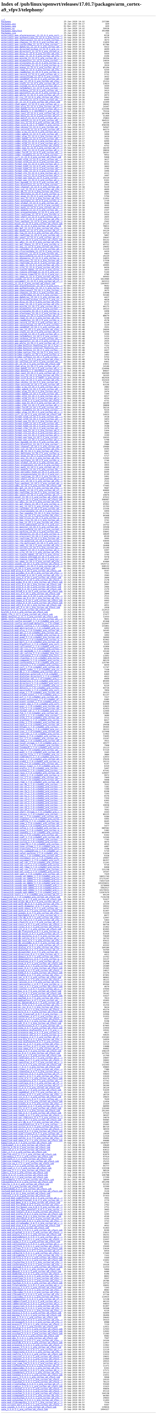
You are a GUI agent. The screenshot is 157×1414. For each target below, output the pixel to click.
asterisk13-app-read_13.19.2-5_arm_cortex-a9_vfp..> (32, 318)
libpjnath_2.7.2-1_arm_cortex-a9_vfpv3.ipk (26, 1159)
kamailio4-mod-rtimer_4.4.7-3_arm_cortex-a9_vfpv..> (32, 1069)
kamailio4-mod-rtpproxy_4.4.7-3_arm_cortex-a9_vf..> (32, 1074)
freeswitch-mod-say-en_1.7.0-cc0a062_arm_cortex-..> (32, 787)
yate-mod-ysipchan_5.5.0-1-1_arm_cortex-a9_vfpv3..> (32, 1393)
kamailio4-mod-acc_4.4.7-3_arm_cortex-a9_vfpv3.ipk (31, 899)
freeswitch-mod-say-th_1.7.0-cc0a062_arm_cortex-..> (32, 807)
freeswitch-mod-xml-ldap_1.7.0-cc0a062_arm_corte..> (32, 867)
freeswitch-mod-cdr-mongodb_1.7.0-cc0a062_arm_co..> (32, 651)
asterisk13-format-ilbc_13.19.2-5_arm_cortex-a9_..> (32, 428)
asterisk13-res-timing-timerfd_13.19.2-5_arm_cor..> (32, 559)
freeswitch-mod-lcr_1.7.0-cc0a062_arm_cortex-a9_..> (32, 738)
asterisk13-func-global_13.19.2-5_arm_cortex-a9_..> (32, 463)
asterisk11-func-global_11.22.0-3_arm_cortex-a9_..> (32, 203)
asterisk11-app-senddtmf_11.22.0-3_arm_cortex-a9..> (32, 79)
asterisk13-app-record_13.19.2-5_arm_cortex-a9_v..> (32, 322)
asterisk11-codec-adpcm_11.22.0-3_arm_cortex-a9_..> (32, 134)
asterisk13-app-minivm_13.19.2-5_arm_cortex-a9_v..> (32, 306)
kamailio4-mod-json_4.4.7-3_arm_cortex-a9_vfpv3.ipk (32, 986)
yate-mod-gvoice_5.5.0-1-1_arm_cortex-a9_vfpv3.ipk (31, 1287)
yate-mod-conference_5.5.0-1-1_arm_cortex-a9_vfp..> (32, 1264)
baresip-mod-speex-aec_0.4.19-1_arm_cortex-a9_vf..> (32, 596)
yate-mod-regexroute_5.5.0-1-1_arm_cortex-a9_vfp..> (32, 1352)
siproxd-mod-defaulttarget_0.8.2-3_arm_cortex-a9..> (32, 1200)
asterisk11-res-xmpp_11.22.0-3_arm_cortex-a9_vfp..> (32, 276)
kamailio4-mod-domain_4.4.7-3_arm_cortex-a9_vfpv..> (32, 957)
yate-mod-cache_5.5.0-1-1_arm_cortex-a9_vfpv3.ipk (30, 1241)
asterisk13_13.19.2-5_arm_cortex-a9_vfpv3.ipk (28, 568)
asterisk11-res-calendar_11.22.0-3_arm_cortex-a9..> (32, 249)
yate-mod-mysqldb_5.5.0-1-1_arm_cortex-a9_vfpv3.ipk (32, 1329)
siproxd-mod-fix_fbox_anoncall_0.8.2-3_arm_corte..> (32, 1209)
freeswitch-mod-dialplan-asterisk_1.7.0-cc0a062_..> (32, 674)
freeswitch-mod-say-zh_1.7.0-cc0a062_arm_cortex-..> (32, 809)
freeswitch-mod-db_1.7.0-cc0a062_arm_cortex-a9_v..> (32, 672)
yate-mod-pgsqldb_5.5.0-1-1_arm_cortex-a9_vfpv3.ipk (32, 1343)
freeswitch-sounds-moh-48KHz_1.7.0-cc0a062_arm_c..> (32, 892)
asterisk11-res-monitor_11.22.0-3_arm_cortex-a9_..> (32, 253)
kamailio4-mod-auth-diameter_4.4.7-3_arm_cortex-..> (32, 906)
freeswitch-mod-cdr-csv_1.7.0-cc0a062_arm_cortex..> (32, 649)
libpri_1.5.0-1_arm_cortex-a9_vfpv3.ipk (24, 1173)
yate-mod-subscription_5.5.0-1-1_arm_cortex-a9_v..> (32, 1370)
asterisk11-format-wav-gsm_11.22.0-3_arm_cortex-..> (32, 178)
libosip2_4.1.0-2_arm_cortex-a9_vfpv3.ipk (25, 1150)
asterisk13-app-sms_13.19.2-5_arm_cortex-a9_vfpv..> (32, 329)
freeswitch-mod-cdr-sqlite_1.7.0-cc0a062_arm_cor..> (32, 653)
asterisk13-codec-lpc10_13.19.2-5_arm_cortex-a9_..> (32, 407)
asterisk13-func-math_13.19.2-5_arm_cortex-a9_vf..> (32, 467)
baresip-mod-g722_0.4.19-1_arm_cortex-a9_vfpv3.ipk (31, 587)
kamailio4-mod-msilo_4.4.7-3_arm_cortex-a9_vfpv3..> (32, 1009)
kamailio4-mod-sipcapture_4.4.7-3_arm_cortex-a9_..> (32, 1081)
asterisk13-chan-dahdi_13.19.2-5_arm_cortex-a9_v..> (32, 368)
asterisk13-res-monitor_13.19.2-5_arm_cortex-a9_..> (32, 527)
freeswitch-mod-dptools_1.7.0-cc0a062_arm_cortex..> (32, 688)
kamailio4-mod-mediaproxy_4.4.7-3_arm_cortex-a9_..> (32, 1000)
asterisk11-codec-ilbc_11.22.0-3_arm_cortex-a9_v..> (32, 150)
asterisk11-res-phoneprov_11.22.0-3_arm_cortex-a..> (32, 258)
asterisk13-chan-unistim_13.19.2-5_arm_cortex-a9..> (32, 384)
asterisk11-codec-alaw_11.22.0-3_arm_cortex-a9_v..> (32, 136)
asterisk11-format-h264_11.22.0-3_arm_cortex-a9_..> (32, 168)
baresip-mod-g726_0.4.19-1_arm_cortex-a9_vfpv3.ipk (31, 589)
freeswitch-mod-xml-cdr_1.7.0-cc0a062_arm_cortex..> (32, 862)
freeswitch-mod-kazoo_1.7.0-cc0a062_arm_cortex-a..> (32, 736)
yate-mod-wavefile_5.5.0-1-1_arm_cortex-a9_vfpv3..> (32, 1379)
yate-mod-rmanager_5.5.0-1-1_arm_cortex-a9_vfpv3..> (32, 1359)
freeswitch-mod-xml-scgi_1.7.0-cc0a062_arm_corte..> (32, 872)
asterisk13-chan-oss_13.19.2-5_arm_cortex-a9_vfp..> (32, 375)
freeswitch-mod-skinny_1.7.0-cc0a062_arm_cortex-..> (32, 814)
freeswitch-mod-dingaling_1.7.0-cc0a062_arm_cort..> (32, 681)
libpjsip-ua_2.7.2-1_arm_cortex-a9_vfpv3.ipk (27, 1163)
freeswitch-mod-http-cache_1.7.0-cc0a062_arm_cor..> (32, 729)
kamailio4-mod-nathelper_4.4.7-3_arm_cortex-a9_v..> (32, 1016)
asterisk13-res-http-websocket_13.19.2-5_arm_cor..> (32, 525)
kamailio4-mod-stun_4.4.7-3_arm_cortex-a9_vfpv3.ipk (32, 1101)
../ (3, 19)
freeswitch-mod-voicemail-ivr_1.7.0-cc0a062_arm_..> (32, 858)
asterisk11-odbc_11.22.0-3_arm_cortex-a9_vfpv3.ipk (31, 226)
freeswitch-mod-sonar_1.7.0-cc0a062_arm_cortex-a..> (32, 830)
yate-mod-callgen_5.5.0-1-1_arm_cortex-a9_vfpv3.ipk (32, 1248)
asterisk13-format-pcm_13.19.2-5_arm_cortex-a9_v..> (32, 430)
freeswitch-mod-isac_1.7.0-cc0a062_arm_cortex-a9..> (32, 731)
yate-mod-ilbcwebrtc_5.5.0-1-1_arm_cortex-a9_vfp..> (32, 1294)
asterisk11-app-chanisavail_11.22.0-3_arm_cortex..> (32, 40)
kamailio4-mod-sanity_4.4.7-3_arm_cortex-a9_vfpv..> (32, 1076)
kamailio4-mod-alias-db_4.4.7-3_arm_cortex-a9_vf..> (32, 901)
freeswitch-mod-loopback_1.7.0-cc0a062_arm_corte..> (32, 747)
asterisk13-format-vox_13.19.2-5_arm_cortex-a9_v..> (32, 435)
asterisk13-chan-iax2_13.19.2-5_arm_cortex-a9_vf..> (32, 373)
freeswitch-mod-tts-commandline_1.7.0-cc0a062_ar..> (32, 851)
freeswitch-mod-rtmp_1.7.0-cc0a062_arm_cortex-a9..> (32, 782)
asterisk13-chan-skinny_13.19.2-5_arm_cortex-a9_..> (32, 382)
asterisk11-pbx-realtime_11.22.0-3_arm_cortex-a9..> (32, 235)
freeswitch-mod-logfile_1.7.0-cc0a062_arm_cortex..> (32, 745)
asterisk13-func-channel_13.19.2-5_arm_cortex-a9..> (32, 446)
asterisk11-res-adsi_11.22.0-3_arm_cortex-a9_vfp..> (32, 242)
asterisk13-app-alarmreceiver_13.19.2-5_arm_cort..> (32, 286)
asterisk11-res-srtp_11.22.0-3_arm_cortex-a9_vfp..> (32, 267)
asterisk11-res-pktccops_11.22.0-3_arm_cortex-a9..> (32, 260)
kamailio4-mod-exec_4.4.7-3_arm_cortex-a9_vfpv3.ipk (32, 968)
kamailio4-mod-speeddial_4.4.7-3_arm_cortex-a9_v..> (32, 1092)
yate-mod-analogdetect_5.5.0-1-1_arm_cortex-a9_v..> (32, 1237)
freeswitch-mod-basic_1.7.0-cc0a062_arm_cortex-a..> (32, 639)
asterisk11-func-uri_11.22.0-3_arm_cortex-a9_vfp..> (32, 219)
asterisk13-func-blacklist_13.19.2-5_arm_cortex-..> (32, 444)
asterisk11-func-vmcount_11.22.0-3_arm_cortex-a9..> (32, 221)
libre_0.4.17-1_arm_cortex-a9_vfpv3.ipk (24, 1175)
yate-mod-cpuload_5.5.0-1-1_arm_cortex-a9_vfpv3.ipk (32, 1267)
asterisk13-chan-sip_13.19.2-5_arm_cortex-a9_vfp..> (32, 380)
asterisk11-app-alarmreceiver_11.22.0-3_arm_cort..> (32, 35)
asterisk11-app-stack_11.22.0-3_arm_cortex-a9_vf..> (32, 83)
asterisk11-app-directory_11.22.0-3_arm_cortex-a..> (32, 51)
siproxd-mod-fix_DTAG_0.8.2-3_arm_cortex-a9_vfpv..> (32, 1205)
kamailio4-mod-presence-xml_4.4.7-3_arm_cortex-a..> (32, 1035)
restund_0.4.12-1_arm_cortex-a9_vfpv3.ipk (25, 1193)
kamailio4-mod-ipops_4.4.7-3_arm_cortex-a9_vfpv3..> (32, 980)
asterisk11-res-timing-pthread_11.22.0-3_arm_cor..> (32, 272)
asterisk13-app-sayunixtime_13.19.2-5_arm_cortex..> (32, 325)
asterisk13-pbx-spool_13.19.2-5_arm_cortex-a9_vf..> (32, 495)
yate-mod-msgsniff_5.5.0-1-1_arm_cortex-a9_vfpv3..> (32, 1324)
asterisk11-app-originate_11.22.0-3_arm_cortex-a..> (32, 63)
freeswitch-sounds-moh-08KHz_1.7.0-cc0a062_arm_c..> (32, 885)
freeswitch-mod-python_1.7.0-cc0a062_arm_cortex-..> (32, 770)
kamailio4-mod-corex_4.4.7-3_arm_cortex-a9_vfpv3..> (32, 927)
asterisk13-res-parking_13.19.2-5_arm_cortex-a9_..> (32, 531)
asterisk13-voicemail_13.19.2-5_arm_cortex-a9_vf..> (32, 566)
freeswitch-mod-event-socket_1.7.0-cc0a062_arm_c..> (32, 701)
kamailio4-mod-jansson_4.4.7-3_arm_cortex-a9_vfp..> (32, 982)
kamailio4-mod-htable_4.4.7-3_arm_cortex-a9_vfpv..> (32, 975)
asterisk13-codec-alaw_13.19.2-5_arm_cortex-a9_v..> (32, 391)
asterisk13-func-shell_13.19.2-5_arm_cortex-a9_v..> (32, 479)
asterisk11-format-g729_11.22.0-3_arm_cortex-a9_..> (32, 162)
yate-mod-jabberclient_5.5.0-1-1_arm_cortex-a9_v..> (32, 1301)
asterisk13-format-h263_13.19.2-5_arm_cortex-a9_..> (32, 423)
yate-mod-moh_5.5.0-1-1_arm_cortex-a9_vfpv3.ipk (29, 1317)
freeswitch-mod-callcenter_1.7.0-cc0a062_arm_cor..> (32, 646)
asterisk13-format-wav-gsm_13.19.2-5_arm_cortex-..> (32, 437)
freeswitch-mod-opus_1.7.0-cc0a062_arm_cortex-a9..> (32, 759)
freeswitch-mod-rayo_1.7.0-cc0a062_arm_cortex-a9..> (32, 773)
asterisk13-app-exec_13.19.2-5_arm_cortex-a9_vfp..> (32, 304)
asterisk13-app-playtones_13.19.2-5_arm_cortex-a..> (32, 313)
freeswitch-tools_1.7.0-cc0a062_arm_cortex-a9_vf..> (32, 894)
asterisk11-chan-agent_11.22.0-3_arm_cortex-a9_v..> (32, 104)
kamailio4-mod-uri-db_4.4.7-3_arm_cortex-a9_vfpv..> (32, 1122)
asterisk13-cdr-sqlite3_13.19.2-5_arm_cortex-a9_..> (32, 361)
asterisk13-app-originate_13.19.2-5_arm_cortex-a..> (32, 311)
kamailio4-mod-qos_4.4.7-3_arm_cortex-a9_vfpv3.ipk (31, 1055)
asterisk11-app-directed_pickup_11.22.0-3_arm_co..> (32, 49)
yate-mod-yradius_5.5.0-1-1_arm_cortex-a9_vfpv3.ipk (32, 1386)
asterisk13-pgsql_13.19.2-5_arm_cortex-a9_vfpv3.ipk (32, 497)
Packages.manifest (11, 31)
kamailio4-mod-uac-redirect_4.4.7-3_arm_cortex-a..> (32, 1117)
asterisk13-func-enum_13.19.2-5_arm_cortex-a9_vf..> (32, 456)
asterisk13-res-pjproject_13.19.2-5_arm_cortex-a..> (32, 536)
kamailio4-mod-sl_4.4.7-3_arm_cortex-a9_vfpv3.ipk (30, 1088)
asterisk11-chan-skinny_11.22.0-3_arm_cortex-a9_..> (32, 127)
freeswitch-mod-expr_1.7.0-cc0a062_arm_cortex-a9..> (32, 706)
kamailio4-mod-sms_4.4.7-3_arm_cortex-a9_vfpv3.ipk (31, 1090)
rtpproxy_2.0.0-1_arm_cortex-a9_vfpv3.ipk (25, 1195)
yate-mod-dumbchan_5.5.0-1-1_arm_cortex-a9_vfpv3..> (32, 1274)
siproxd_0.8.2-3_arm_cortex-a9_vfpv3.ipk (25, 1228)
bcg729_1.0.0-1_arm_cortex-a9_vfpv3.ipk (24, 612)
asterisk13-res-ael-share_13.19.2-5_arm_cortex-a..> (32, 504)
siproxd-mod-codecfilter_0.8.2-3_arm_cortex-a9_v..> (32, 1198)
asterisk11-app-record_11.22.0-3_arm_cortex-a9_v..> (32, 74)
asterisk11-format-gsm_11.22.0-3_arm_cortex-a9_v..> (32, 164)
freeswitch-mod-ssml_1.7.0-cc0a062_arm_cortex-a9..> (32, 837)
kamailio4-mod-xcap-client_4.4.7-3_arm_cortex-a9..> (32, 1133)
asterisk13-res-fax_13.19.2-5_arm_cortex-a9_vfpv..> (32, 515)
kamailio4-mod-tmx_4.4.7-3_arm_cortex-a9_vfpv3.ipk (31, 1113)
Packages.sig (8, 33)
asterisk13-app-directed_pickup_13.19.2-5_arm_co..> (32, 299)
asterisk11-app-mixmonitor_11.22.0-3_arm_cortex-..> (32, 60)
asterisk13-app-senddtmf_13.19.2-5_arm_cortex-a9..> (32, 327)
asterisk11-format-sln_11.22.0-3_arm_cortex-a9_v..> (32, 173)
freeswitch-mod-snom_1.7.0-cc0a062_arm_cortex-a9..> (32, 826)
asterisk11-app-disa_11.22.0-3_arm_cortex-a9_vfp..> (32, 54)
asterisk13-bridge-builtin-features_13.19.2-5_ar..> (32, 345)
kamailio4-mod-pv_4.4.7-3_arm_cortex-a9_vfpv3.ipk (30, 1053)
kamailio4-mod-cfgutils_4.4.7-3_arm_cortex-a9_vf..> (32, 922)
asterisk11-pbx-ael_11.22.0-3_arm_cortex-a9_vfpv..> (32, 228)
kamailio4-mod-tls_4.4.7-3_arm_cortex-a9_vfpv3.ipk (31, 1108)
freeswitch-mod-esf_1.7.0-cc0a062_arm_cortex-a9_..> (32, 697)
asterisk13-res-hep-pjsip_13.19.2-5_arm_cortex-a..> (32, 518)
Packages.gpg (8, 26)
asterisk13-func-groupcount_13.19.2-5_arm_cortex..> (32, 465)
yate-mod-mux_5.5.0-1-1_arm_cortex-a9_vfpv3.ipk (29, 1326)
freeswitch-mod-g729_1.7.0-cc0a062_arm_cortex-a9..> (32, 718)
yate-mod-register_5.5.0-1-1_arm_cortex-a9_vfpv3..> (32, 1356)
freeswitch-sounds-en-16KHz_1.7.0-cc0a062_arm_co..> (32, 878)
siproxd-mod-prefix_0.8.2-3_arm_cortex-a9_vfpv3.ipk (32, 1214)
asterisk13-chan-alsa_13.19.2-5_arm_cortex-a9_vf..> (32, 366)
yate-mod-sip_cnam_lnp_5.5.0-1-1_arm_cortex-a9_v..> (32, 1363)
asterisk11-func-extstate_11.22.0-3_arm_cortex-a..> (32, 201)
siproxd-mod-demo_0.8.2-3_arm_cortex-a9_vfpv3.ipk (30, 1202)
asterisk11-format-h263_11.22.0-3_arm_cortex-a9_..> (32, 166)
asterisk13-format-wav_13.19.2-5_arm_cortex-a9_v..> (32, 440)
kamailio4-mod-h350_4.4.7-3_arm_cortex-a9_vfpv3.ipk (32, 973)
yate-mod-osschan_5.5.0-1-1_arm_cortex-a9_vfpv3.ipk (32, 1333)
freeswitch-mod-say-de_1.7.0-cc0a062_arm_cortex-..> (32, 784)
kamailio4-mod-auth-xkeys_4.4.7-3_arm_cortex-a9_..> (32, 908)
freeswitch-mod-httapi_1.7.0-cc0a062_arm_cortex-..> (32, 727)
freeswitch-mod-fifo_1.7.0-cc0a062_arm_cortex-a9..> (32, 708)
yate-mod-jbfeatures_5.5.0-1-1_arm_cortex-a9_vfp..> (32, 1308)
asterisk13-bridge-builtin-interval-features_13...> (32, 348)
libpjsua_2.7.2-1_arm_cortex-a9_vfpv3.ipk (25, 1170)
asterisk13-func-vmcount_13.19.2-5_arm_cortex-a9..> (32, 483)
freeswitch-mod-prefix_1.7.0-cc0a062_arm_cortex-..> (32, 768)
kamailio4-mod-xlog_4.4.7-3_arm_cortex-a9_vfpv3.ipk (32, 1136)
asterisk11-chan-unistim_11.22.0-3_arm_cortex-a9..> (32, 129)
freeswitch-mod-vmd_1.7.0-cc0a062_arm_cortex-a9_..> (32, 855)
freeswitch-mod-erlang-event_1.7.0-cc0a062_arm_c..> (32, 695)
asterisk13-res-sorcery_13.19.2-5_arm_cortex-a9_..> (32, 548)
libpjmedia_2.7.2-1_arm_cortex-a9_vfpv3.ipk (27, 1156)
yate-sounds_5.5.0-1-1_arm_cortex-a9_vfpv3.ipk (28, 1407)
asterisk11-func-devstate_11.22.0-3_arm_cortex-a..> (32, 194)
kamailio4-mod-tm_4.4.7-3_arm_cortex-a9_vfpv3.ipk (30, 1110)
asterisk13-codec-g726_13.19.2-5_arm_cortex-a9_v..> (32, 398)
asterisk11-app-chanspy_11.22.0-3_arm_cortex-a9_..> (32, 42)
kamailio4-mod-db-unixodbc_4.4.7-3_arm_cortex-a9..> (32, 943)
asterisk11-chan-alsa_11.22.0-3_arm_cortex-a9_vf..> (32, 106)
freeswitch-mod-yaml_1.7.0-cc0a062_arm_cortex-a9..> (32, 874)
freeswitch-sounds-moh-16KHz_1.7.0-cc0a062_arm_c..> (32, 888)
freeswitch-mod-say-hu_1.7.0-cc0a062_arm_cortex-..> (32, 796)
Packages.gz (8, 28)
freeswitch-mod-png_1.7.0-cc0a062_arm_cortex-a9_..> (32, 764)
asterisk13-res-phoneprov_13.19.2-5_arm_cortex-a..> (32, 534)
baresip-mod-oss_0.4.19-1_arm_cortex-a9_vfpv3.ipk (30, 593)
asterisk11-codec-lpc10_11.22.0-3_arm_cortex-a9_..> (32, 152)
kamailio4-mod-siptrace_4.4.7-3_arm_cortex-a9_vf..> (32, 1083)
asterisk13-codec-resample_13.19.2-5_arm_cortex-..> (32, 410)
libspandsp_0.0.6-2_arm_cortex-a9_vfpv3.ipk (27, 1182)
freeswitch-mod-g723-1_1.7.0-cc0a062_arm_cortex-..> (32, 715)
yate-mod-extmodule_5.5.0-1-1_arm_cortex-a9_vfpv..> (32, 1281)
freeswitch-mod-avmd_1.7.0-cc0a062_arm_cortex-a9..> (32, 637)
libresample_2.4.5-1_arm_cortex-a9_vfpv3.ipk (27, 1179)
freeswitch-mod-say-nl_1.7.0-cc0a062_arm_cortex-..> (32, 800)
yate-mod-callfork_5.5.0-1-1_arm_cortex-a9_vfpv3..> (32, 1246)
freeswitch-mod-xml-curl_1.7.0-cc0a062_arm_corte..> (32, 865)
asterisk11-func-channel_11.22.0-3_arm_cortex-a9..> (32, 187)
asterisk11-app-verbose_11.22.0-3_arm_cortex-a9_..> (32, 90)
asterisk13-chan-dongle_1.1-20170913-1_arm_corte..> (32, 371)
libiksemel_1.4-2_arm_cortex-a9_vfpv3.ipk (25, 1145)
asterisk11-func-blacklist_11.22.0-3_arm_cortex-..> (32, 185)
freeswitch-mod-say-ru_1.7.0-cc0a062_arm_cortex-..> (32, 805)
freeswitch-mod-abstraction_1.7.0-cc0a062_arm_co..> (32, 628)
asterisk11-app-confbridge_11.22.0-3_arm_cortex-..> (32, 44)
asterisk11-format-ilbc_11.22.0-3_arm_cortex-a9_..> (32, 171)
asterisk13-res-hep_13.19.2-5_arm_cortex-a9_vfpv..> (32, 522)
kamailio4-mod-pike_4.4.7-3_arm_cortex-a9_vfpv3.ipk (32, 1028)
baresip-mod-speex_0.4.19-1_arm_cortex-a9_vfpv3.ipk (32, 600)
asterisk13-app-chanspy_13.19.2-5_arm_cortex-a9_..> (32, 293)
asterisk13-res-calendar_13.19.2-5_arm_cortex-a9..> (32, 508)
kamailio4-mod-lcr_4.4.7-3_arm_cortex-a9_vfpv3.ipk (31, 993)
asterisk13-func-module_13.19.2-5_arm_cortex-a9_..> (32, 469)
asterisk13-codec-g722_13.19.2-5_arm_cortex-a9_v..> (32, 396)
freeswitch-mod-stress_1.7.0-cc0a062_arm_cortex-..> (32, 839)
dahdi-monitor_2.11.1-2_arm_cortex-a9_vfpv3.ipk (29, 616)
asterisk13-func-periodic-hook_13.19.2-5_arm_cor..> (32, 472)
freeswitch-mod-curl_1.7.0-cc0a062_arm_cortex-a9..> (32, 667)
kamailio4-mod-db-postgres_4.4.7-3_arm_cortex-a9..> (32, 936)
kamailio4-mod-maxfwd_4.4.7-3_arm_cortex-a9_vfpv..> (32, 998)
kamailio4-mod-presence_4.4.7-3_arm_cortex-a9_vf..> (32, 1037)
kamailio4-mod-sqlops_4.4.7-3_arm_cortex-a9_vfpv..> (32, 1094)
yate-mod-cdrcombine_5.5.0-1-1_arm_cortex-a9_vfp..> (32, 1255)
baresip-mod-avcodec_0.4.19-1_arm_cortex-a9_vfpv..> (32, 573)
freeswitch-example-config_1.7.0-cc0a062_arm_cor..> (32, 626)
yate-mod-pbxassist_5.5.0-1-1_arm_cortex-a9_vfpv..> (32, 1340)
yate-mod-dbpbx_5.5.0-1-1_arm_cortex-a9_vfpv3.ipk (30, 1269)
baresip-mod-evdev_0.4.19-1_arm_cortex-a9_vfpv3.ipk (32, 582)
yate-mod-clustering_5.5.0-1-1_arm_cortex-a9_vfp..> (32, 1262)
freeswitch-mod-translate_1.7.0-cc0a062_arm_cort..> (32, 849)
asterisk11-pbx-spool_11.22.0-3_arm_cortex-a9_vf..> (32, 237)
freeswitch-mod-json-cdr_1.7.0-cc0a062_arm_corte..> (32, 734)
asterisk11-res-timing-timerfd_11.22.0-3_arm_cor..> (32, 274)
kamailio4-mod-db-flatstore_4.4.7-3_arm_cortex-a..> (32, 931)
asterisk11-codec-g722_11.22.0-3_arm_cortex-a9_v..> (32, 141)
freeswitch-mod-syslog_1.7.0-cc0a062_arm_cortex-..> (32, 842)
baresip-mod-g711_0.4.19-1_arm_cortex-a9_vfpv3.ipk (31, 584)
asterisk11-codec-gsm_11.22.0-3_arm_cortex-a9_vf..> (32, 148)
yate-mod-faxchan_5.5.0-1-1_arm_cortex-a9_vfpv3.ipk (32, 1283)
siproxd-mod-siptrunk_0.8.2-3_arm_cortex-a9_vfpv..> (32, 1221)
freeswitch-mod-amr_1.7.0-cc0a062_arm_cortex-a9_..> (32, 633)
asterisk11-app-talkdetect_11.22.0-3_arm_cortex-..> (32, 88)
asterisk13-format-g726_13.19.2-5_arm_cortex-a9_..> (32, 417)
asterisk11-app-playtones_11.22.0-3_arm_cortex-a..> (32, 65)
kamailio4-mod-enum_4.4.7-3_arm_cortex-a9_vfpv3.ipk (32, 963)
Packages (6, 21)
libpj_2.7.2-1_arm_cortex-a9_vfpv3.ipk (24, 1152)
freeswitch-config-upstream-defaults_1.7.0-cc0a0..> (32, 623)
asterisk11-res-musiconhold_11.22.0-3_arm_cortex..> (32, 256)
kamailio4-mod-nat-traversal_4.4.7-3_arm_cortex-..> (32, 1014)
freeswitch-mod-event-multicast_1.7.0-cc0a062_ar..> (32, 699)
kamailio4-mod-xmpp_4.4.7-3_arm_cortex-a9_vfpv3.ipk (32, 1140)
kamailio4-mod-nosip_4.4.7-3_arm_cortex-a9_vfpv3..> (32, 1019)
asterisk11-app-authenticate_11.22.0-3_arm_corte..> (32, 37)
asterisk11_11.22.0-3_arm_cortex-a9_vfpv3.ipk (28, 283)
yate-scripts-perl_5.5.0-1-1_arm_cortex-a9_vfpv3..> (32, 1405)
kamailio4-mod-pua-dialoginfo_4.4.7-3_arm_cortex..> (32, 1042)
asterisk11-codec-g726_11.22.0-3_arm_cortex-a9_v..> (32, 143)
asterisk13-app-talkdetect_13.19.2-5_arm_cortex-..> (32, 336)
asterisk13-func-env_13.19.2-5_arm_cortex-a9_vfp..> (32, 458)
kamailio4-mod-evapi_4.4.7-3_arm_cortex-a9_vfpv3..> (32, 966)
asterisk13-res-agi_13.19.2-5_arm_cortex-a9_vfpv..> (32, 506)
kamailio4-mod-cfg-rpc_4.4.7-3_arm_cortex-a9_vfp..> (32, 920)
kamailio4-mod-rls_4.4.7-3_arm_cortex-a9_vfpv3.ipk (31, 1065)
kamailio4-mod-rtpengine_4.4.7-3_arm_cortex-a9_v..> (32, 1071)
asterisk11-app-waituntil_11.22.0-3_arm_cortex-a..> (32, 93)
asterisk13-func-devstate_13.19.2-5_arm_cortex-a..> (32, 453)
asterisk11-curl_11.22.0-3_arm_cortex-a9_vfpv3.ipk (31, 157)
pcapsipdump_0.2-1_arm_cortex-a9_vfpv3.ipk (26, 1189)
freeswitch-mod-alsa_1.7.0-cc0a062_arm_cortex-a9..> (32, 630)
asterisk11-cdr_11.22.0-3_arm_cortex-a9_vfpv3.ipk (30, 102)
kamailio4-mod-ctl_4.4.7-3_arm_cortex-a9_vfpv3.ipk (31, 929)
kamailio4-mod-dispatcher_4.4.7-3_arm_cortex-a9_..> (32, 952)
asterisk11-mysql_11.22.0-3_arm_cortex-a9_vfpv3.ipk (32, 224)
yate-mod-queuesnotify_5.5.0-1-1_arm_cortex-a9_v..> (32, 1349)
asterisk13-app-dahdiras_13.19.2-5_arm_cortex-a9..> (32, 297)
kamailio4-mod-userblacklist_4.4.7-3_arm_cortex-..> (32, 1124)
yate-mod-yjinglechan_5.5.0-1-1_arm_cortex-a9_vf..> (32, 1384)
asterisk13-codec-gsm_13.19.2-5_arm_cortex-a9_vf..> (32, 403)
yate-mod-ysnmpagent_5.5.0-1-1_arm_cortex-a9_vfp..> (32, 1395)
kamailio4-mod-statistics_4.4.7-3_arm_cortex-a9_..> (32, 1099)
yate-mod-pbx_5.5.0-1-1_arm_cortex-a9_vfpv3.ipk (29, 1338)
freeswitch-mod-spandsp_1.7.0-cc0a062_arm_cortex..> (32, 832)
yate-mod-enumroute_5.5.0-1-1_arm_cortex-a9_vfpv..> (32, 1276)
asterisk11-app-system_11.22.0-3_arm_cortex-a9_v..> (32, 86)
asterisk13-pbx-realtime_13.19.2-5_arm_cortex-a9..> (32, 492)
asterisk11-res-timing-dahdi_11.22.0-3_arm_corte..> (32, 270)
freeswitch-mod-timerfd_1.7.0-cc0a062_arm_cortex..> (32, 844)
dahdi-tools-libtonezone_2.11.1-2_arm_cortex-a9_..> (32, 619)
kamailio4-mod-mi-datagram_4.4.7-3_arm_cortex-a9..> (32, 1002)
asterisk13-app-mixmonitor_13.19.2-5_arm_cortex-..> (32, 309)
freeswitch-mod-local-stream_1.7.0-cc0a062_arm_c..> (32, 743)
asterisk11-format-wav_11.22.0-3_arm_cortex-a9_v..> (32, 180)
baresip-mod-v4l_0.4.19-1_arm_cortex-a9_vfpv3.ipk (30, 607)
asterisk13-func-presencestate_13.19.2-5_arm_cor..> (32, 474)
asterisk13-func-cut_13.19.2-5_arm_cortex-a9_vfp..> (32, 449)
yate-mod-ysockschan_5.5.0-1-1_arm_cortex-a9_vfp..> (32, 1398)
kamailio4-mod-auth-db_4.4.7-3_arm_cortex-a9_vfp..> (32, 904)
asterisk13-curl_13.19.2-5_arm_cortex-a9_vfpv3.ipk (31, 414)
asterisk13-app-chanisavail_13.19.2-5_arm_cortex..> (32, 290)
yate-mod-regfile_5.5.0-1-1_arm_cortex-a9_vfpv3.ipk (32, 1354)
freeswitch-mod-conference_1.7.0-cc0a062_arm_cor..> (32, 662)
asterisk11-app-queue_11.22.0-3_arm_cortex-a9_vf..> (32, 67)
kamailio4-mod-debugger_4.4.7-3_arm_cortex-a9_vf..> (32, 945)
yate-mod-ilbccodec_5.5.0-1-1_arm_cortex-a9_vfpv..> (32, 1292)
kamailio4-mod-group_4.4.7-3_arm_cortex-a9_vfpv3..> (32, 970)
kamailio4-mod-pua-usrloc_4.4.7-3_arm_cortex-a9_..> (32, 1046)
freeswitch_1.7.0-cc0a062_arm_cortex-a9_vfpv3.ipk (30, 897)
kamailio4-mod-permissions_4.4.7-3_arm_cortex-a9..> (32, 1025)
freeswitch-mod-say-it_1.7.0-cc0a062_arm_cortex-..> (32, 798)
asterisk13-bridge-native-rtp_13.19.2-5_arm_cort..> (32, 352)
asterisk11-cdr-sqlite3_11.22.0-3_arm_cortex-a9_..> (32, 99)
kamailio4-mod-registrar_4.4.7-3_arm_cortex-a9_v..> (32, 1062)
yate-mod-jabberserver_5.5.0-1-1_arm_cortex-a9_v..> (32, 1303)
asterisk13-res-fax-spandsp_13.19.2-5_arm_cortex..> (32, 513)
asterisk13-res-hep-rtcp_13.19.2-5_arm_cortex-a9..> (32, 520)
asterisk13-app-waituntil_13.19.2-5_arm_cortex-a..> (32, 341)
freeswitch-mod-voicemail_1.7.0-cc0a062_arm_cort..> (32, 860)
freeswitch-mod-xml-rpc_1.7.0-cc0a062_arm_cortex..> (32, 869)
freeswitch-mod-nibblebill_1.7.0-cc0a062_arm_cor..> (32, 757)
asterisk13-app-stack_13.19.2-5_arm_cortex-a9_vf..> (32, 332)
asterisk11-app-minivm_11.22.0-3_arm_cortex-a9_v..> (32, 58)
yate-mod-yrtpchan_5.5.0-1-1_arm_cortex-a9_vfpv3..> (32, 1388)
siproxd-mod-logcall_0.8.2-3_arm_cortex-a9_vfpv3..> (32, 1212)
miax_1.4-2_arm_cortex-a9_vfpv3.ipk (22, 1186)
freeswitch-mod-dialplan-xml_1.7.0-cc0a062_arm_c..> (32, 679)
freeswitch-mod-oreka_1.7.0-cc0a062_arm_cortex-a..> (32, 761)
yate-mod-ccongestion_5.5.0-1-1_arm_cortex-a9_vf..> (32, 1251)
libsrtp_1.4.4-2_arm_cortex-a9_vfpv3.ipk (25, 1184)
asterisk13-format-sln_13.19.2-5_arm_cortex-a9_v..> (32, 433)
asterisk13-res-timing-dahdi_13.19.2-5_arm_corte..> (32, 554)
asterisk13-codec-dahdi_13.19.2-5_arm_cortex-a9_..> (32, 394)
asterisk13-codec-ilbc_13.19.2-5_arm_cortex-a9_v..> (32, 405)
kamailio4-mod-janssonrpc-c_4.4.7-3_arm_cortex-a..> (32, 984)
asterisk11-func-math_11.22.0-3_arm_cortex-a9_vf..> (32, 207)
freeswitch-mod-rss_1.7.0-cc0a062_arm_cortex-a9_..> (32, 777)
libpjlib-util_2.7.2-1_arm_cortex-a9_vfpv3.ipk (28, 1154)
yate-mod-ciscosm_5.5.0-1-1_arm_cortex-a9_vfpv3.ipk (32, 1260)
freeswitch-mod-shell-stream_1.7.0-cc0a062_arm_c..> (32, 812)
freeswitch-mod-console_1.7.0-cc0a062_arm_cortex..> (32, 665)
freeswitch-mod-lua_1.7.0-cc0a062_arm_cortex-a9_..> (32, 750)
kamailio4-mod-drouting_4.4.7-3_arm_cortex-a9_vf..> (32, 961)
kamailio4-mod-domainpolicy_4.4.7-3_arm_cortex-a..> (32, 959)
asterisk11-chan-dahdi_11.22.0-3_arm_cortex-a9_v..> (32, 109)
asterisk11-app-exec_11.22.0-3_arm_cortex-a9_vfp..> (32, 56)
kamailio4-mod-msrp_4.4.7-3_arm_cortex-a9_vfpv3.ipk (32, 1012)
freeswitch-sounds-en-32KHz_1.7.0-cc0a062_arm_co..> (32, 881)
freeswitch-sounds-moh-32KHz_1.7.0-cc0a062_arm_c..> (32, 890)
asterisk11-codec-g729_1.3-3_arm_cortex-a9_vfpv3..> (32, 145)
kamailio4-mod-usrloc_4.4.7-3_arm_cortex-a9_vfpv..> (32, 1127)
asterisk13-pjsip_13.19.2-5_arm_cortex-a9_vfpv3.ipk (32, 499)
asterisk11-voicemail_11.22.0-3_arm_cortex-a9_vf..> (32, 281)
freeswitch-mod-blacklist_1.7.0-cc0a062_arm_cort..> (32, 644)
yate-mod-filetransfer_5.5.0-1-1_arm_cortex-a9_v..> (32, 1285)
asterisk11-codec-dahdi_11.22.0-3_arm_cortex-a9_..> (32, 139)
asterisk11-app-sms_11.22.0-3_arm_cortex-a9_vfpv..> (32, 81)
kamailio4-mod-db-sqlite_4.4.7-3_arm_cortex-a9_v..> (32, 938)
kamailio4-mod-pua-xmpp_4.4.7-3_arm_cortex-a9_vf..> (32, 1048)
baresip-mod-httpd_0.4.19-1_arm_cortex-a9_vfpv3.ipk (32, 591)
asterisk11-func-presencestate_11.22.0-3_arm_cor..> (32, 212)
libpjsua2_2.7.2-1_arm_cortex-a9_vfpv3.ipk (26, 1168)
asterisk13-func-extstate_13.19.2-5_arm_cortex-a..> (32, 460)
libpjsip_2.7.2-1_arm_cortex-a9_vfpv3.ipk (25, 1166)
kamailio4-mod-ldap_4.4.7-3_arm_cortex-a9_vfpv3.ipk (32, 996)
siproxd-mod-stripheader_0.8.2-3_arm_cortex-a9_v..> (32, 1223)
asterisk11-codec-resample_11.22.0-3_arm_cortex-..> (32, 155)
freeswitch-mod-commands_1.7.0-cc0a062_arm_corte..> (32, 660)
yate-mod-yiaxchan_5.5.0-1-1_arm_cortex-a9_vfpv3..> (32, 1382)
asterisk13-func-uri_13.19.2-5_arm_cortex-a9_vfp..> (32, 481)
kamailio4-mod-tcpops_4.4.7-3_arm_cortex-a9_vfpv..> (32, 1104)
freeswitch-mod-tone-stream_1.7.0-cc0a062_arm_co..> (32, 846)
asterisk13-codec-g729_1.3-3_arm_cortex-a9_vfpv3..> (32, 400)
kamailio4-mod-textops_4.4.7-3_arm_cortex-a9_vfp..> (32, 1106)
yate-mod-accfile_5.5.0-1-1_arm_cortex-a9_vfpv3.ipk (32, 1230)
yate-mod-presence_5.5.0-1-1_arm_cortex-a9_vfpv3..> (32, 1345)
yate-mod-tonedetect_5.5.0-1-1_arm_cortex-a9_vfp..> (32, 1372)
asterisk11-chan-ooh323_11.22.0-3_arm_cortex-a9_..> (32, 120)
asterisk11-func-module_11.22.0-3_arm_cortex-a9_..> (32, 210)
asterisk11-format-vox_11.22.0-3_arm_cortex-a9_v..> (32, 175)
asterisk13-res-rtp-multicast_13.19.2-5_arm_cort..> (32, 543)
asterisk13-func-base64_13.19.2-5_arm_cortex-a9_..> (32, 442)
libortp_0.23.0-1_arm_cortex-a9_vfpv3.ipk (25, 1147)
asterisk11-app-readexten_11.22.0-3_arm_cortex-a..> (32, 72)
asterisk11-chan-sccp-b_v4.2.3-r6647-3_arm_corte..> (32, 125)
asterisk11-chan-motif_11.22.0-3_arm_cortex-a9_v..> (32, 118)
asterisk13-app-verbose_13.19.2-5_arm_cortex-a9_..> (32, 338)
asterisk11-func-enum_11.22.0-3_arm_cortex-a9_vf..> (32, 196)
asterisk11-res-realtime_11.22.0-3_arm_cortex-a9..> (32, 263)
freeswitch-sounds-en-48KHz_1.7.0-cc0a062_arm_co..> (32, 883)
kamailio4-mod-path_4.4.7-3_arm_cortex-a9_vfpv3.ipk (32, 1021)
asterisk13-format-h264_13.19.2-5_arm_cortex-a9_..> (32, 426)
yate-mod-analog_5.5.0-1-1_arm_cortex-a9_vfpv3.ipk (31, 1235)
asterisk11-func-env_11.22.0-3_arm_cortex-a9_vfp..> (32, 198)
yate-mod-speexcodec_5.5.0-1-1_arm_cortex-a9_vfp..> (32, 1368)
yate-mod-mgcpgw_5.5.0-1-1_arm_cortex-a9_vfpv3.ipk (31, 1315)
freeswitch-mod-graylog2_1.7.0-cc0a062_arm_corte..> (32, 720)
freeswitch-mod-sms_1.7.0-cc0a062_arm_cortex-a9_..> (32, 816)
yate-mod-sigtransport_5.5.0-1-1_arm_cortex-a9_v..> (32, 1361)
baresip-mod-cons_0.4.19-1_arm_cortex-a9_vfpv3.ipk (31, 577)
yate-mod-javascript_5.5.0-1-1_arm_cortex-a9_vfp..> (32, 1306)
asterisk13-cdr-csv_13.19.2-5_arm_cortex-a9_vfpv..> (32, 359)
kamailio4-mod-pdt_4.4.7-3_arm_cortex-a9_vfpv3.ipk (31, 1023)
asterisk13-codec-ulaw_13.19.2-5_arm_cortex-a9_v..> (32, 412)
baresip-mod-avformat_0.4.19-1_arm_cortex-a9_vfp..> (32, 575)
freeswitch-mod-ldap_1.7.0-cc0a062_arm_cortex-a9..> (32, 741)
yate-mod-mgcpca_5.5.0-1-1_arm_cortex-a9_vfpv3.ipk (31, 1313)
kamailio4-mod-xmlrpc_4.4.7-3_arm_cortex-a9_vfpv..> (32, 1138)
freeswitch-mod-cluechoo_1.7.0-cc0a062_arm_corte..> (32, 658)
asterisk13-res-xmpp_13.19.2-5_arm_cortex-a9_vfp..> (32, 561)
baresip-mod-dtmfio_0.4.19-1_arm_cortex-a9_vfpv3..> (32, 580)
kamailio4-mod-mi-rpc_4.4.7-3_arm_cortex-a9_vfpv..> (32, 1007)
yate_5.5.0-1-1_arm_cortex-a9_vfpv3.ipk (24, 1409)
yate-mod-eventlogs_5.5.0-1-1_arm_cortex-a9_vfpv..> (32, 1278)
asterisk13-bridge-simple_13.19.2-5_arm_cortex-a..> (32, 355)
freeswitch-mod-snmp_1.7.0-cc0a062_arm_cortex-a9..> (32, 823)
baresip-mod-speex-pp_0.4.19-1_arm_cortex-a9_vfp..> (32, 598)
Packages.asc (8, 24)
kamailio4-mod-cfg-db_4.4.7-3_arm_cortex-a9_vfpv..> (32, 917)
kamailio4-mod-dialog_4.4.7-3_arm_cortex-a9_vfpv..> (32, 947)
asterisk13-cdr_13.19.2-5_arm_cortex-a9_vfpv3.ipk (30, 364)
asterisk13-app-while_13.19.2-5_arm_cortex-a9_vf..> (32, 343)
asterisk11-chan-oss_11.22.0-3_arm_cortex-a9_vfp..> (32, 122)
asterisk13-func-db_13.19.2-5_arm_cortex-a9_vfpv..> (32, 451)
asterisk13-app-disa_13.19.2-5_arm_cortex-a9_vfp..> (32, 302)
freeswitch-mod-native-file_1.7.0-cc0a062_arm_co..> (32, 754)
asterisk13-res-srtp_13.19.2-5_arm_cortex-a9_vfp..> (32, 552)
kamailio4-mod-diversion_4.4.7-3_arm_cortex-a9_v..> (32, 954)
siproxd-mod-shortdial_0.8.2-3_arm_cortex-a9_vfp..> (32, 1218)
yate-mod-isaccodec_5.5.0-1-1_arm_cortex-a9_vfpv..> (32, 1297)
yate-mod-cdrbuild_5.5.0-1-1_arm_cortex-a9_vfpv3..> (32, 1253)
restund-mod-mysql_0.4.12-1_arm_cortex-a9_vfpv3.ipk (32, 1191)
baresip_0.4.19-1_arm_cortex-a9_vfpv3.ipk (25, 610)
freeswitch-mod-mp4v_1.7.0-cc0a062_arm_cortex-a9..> (32, 752)
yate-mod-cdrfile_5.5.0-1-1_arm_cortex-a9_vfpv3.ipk (32, 1258)
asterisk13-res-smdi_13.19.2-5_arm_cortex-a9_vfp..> (32, 545)
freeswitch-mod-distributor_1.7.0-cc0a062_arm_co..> (32, 685)
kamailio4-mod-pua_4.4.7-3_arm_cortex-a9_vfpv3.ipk (31, 1051)
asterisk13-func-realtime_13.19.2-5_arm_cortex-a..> (32, 476)
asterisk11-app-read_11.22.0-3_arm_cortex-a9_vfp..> (32, 70)
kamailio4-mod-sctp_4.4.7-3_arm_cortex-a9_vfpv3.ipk (32, 1078)
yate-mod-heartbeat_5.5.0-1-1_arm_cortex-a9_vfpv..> (32, 1290)
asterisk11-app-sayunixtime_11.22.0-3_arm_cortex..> (32, 77)
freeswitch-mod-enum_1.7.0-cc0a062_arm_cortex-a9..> (32, 692)
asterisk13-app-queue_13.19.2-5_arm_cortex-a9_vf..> (32, 315)
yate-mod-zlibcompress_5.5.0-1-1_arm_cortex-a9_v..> (32, 1402)
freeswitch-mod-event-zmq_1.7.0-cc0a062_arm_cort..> (32, 704)
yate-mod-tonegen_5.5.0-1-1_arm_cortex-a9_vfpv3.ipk (32, 1375)
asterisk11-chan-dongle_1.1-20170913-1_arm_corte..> (32, 111)
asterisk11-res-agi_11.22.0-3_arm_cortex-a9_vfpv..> (32, 247)
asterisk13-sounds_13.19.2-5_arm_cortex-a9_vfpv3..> (32, 564)
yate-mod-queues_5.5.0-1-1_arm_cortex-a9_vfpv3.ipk (31, 1347)
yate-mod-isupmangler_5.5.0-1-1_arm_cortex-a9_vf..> (32, 1299)
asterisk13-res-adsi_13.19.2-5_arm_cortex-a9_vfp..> (32, 502)
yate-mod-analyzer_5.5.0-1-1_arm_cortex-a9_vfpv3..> (32, 1239)
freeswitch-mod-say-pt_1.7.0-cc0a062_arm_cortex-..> (32, 803)
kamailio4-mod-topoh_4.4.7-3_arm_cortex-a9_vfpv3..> (32, 1115)
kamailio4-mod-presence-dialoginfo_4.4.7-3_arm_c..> (32, 1030)
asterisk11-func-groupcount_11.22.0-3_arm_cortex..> (32, 205)
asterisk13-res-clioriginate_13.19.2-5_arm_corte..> (32, 511)
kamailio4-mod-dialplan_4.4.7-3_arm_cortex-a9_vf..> (32, 950)
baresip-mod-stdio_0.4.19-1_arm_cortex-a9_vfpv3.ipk (32, 603)
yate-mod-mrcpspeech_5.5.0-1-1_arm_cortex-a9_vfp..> (32, 1322)
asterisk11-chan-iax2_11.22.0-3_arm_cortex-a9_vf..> (32, 113)
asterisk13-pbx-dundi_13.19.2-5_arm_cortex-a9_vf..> (32, 490)
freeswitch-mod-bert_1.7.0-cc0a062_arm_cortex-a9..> (32, 642)
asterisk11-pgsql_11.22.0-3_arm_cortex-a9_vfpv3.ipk (32, 240)
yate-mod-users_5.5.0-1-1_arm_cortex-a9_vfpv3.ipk (30, 1377)
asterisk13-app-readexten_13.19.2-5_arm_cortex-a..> (32, 320)
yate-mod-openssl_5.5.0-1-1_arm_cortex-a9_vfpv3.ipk (32, 1331)
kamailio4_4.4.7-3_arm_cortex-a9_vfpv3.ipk (26, 1143)
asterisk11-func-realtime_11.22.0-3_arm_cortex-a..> (32, 214)
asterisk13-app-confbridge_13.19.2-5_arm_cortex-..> (32, 295)
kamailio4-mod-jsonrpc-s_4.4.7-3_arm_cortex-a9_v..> (32, 989)
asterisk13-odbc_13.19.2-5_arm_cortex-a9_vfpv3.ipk (31, 486)
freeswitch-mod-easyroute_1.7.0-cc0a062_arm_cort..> (32, 690)
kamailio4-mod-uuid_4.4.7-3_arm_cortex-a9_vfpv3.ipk (32, 1131)
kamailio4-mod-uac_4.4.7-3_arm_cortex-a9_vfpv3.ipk (31, 1120)
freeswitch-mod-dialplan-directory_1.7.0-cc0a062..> (32, 676)
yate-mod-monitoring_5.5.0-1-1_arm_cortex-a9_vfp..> (32, 1320)
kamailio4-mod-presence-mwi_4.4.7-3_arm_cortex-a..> (32, 1032)
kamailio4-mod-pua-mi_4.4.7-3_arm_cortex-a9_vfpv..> (32, 1044)
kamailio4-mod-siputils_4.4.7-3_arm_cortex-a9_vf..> (32, 1085)
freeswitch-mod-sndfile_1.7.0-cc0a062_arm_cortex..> (32, 821)
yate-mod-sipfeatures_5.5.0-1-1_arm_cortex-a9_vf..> (32, 1366)
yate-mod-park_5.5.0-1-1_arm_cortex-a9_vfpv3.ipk (30, 1336)
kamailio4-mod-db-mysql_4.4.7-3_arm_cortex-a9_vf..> (32, 934)
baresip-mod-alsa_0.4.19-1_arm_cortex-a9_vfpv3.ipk (31, 571)
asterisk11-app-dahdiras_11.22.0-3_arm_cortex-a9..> (32, 47)
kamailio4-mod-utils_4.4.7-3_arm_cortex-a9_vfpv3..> (32, 1129)
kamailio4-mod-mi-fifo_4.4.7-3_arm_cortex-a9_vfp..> (32, 1005)
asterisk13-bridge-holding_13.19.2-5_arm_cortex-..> (32, 350)
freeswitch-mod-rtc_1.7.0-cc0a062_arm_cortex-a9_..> (32, 780)
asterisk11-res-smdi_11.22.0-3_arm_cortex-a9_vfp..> (32, 265)
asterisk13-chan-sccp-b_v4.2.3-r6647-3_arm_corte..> (32, 378)
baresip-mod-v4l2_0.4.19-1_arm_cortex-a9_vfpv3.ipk (31, 605)
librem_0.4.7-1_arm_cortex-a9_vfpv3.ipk (24, 1177)
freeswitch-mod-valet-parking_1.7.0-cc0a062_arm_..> (32, 853)
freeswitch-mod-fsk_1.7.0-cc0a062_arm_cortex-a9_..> (32, 713)
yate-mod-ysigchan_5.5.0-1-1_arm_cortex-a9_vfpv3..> (32, 1391)
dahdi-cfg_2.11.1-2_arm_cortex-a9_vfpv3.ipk (27, 614)
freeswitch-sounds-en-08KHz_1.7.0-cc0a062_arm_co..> (32, 876)
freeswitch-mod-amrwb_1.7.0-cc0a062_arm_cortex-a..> (32, 635)
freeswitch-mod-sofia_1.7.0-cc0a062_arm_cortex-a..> (32, 828)
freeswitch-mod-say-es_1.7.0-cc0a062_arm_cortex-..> (32, 789)
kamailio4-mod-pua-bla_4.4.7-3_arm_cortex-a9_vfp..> (32, 1039)
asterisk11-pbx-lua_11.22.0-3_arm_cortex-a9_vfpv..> (32, 233)
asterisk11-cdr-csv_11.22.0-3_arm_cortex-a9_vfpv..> (32, 97)
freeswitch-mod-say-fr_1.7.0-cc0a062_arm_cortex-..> (32, 793)
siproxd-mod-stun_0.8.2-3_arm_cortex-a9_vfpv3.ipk (30, 1225)
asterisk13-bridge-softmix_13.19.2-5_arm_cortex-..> (32, 357)
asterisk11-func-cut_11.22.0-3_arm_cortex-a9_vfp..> (32, 189)
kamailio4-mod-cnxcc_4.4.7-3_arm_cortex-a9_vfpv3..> (32, 924)
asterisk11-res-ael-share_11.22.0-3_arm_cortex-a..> (32, 244)
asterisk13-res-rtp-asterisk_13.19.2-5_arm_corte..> (32, 541)
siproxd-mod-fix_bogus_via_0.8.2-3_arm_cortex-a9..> (32, 1207)
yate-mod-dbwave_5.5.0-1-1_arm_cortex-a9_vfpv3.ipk (31, 1271)
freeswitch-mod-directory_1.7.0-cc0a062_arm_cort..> (32, 683)
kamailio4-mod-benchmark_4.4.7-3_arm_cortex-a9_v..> (32, 915)
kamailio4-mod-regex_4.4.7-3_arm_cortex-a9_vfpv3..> (32, 1060)
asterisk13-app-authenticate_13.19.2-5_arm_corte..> (32, 288)
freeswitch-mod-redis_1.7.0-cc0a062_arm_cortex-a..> (32, 775)
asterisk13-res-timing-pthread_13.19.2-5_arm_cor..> (32, 557)
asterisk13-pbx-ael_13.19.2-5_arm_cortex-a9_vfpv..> (32, 488)
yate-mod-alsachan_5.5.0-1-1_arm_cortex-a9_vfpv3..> (32, 1232)
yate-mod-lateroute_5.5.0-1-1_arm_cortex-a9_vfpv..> (32, 1310)
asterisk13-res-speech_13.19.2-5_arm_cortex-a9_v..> (32, 550)
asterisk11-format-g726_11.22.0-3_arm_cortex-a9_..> (32, 159)
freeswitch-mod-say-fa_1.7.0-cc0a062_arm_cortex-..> (32, 791)
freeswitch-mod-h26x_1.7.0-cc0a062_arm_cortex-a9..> (32, 722)
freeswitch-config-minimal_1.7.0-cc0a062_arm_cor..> (32, 621)
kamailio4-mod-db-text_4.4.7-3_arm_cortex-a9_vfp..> (32, 940)
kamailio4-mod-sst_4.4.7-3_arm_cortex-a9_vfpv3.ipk (31, 1097)
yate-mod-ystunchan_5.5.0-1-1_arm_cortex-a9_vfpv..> (32, 1400)
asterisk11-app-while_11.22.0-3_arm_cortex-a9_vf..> (32, 95)
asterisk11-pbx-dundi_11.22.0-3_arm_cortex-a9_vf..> (32, 230)
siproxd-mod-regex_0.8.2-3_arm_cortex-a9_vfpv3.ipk (31, 1216)
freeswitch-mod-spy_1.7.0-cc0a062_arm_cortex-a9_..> (32, 835)
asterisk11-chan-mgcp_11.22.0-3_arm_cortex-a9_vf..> (32, 116)
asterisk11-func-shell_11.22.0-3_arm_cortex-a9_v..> (32, 217)
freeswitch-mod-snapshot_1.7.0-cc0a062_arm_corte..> (32, 819)
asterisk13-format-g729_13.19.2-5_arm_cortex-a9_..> (32, 419)
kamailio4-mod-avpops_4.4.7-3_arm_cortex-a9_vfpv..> (32, 913)
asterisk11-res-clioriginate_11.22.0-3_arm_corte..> (32, 251)
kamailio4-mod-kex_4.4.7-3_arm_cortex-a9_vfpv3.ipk (31, 991)
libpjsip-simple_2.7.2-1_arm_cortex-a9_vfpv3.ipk (30, 1161)
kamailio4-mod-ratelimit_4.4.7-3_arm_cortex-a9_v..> (32, 1058)
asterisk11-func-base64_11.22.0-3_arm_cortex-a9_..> (32, 182)
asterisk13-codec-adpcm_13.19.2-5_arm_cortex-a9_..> (32, 389)
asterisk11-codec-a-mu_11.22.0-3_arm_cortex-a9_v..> (32, 132)
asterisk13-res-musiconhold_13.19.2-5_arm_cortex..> (32, 529)
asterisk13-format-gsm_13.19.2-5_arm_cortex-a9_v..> (32, 421)
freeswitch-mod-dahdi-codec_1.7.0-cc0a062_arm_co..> (32, 669)
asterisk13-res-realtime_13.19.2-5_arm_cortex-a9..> (32, 538)
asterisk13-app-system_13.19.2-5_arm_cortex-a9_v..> (32, 334)
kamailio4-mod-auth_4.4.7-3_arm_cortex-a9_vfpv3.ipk (32, 911)
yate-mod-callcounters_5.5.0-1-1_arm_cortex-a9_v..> (32, 1244)
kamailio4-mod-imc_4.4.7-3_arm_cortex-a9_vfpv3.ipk (31, 977)
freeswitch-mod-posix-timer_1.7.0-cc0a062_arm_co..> (32, 766)
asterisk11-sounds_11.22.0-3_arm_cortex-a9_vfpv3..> (32, 279)
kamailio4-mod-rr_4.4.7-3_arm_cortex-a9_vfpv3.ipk (30, 1067)
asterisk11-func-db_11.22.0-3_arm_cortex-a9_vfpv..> (32, 191)
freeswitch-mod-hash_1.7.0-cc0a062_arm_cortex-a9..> (32, 724)
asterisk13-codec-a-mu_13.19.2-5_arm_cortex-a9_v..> (32, 387)
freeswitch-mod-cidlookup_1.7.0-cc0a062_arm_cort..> (32, 656)
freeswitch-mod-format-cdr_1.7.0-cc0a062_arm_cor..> (32, 711)
